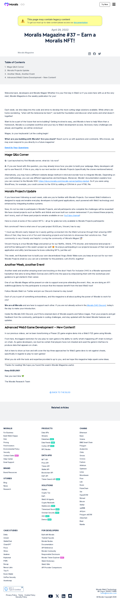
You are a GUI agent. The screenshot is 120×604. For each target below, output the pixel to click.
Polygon (83, 446)
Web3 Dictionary (48, 561)
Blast (81, 521)
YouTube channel (72, 215)
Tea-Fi (6, 571)
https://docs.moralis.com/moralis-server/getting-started (64, 181)
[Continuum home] (23, 4)
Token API (46, 466)
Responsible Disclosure (51, 554)
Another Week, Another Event (21, 74)
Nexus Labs (8, 567)
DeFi (43, 496)
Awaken (7, 554)
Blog (5, 483)
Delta (6, 535)
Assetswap (8, 581)
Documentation (47, 544)
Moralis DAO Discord (96, 305)
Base (82, 436)
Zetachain (83, 518)
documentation (81, 22)
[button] (89, 53)
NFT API (45, 459)
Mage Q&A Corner (15, 67)
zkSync (82, 511)
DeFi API (45, 476)
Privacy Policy (11, 595)
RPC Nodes (46, 449)
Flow (81, 478)
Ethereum (83, 433)
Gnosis (82, 456)
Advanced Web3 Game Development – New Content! (31, 77)
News (6, 486)
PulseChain (84, 488)
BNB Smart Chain (86, 442)
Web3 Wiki (46, 564)
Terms (20, 595)
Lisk (81, 482)
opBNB (82, 508)
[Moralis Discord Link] (70, 596)
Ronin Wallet (8, 574)
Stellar (82, 505)
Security (7, 452)
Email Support (9, 462)
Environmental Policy (11, 449)
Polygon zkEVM (86, 515)
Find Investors (9, 446)
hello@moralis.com (108, 593)
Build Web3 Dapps (11, 436)
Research (7, 489)
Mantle (82, 524)
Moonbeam (84, 475)
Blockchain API (47, 473)
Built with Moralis (48, 535)
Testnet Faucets (48, 538)
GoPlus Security (10, 577)
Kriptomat (7, 558)
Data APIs (45, 433)
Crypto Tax (46, 493)
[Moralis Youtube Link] (50, 596)
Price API (45, 463)
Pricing (6, 442)
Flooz (6, 548)
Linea (82, 472)
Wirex (6, 551)
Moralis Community (49, 551)
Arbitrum (83, 465)
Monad (82, 498)
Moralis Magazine (26, 52)
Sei (81, 492)
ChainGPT (7, 544)
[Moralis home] (11, 4)
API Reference (47, 548)
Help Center (8, 459)
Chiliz (82, 452)
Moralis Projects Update (18, 70)
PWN (5, 561)
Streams (45, 436)
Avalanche (84, 449)
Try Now (104, 4)
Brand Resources (10, 472)
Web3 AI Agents (48, 499)
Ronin (82, 485)
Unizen (6, 538)
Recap (6, 564)
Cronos (82, 459)
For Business (8, 433)
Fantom (82, 462)
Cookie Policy (29, 595)
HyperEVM (84, 495)
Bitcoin (82, 501)
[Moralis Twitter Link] (57, 596)
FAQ (5, 439)
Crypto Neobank (48, 503)
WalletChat (8, 541)
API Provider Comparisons (52, 568)
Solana (82, 439)
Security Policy (21, 597)
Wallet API (45, 469)
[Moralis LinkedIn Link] (63, 596)
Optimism (83, 469)
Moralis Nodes (47, 541)
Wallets (44, 489)
